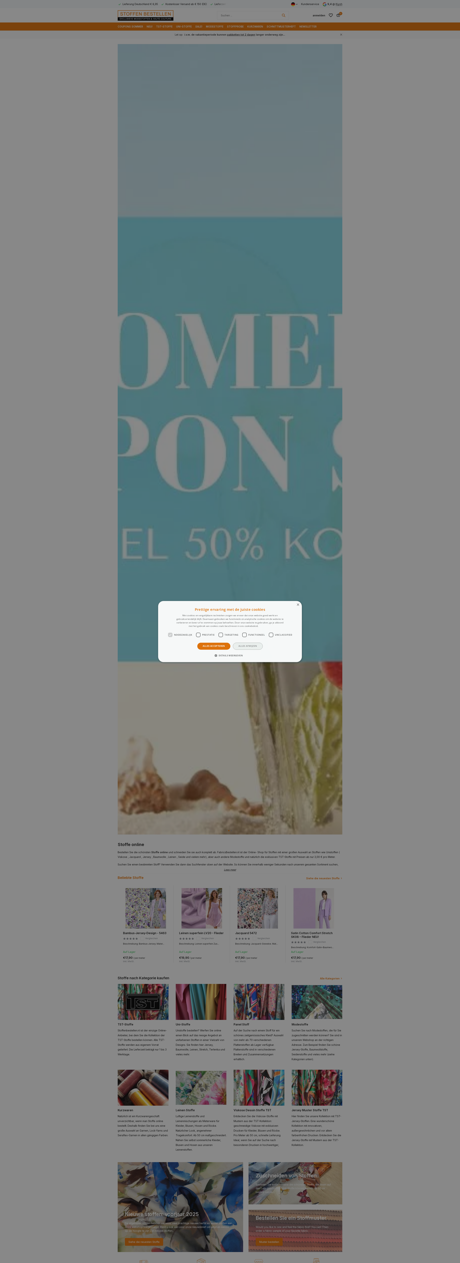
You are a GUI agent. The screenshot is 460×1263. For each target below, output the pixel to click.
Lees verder (265, 626)
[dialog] (230, 631)
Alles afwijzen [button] (247, 646)
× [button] (297, 604)
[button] (230, 655)
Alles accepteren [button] (214, 646)
